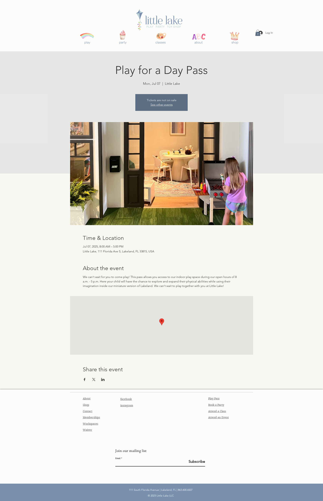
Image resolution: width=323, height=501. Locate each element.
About (86, 398)
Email (117, 458)
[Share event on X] (94, 379)
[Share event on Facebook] (84, 379)
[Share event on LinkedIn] (103, 379)
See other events (161, 104)
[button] (257, 33)
